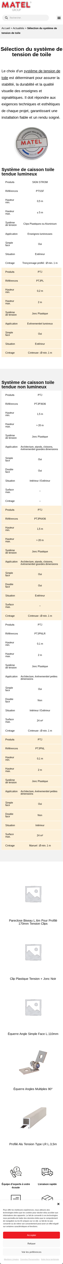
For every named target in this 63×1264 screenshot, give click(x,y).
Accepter (31, 1235)
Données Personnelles (29, 1259)
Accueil (6, 28)
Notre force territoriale (50, 1259)
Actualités (18, 28)
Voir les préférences (31, 1252)
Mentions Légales (11, 1259)
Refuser (31, 1243)
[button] (58, 1204)
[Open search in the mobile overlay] (26, 17)
